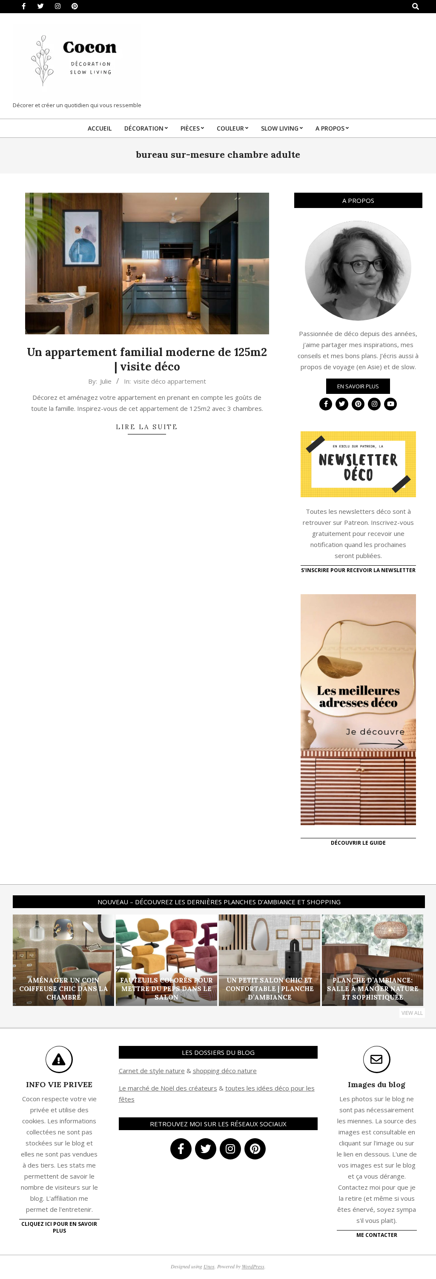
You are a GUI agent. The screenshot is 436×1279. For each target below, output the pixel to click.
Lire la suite (147, 427)
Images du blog (376, 1084)
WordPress (253, 1266)
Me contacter (376, 1235)
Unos (209, 1266)
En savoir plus (358, 386)
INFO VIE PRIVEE (59, 1084)
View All (412, 1013)
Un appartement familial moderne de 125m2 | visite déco (147, 359)
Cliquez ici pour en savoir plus (59, 1227)
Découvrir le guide (358, 842)
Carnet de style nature (152, 1070)
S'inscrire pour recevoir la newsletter (358, 570)
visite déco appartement (170, 381)
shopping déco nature (225, 1070)
